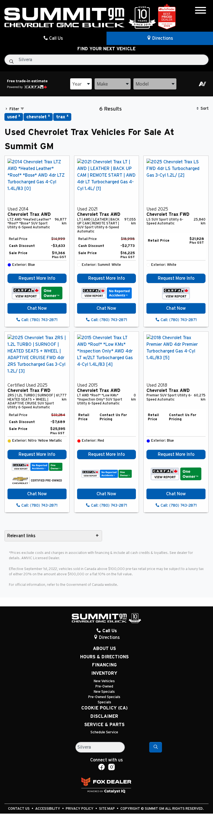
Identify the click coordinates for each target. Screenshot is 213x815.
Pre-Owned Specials (104, 697)
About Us (104, 648)
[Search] (155, 747)
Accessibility (48, 809)
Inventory (104, 673)
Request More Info (37, 278)
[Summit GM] (80, 17)
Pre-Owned (104, 686)
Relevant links (21, 536)
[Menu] (200, 11)
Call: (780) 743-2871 (38, 320)
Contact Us (19, 809)
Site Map (107, 809)
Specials (104, 702)
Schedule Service (104, 732)
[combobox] (81, 84)
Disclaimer (104, 716)
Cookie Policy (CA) (104, 708)
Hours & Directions (104, 657)
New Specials (104, 692)
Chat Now (37, 308)
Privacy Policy (80, 809)
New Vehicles (104, 681)
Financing (104, 665)
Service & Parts (104, 724)
